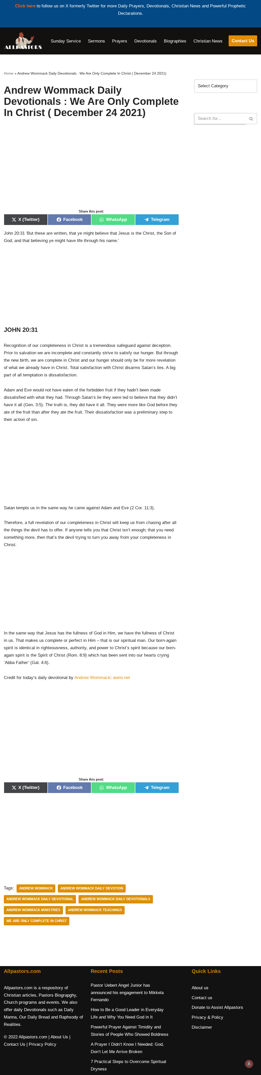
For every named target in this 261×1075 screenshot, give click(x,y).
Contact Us (243, 40)
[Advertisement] (91, 169)
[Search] (251, 118)
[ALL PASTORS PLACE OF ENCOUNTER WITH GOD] (23, 41)
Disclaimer (202, 1027)
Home (9, 73)
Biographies (175, 41)
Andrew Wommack (92, 677)
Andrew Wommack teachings (95, 910)
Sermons (96, 41)
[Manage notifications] (249, 1064)
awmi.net (121, 677)
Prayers (119, 41)
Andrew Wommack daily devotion (91, 888)
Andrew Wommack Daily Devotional (39, 899)
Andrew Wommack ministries (33, 910)
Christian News (208, 41)
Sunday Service (66, 41)
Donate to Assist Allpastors (217, 1007)
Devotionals (145, 41)
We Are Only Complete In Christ (36, 921)
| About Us (58, 1037)
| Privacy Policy (41, 1044)
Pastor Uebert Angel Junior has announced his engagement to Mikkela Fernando (127, 992)
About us (200, 987)
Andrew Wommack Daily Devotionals (115, 899)
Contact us (202, 997)
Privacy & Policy (207, 1017)
